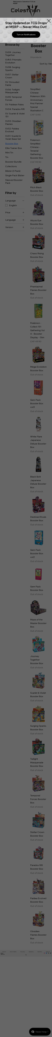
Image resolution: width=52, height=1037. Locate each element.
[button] (26, 34)
